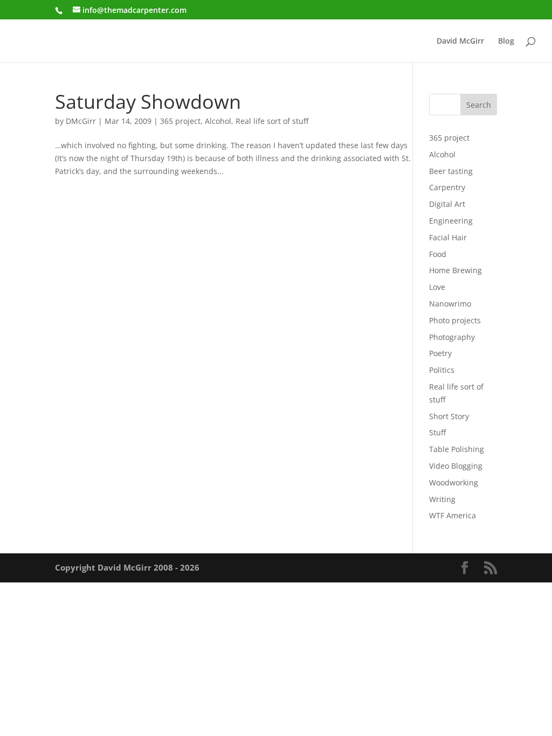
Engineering (451, 221)
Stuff (437, 432)
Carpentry (447, 187)
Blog (506, 41)
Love (437, 287)
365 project (180, 121)
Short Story (449, 416)
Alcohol (218, 121)
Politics (441, 370)
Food (437, 254)
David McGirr (460, 41)
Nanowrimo (450, 303)
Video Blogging (455, 466)
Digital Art (447, 204)
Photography (452, 337)
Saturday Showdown (148, 101)
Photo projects (455, 320)
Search (478, 105)
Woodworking (453, 482)
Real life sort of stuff (272, 121)
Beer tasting (451, 171)
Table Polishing (456, 449)
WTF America (452, 515)
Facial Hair (448, 237)
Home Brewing (455, 270)
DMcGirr (81, 121)
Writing (442, 499)
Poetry (440, 353)
